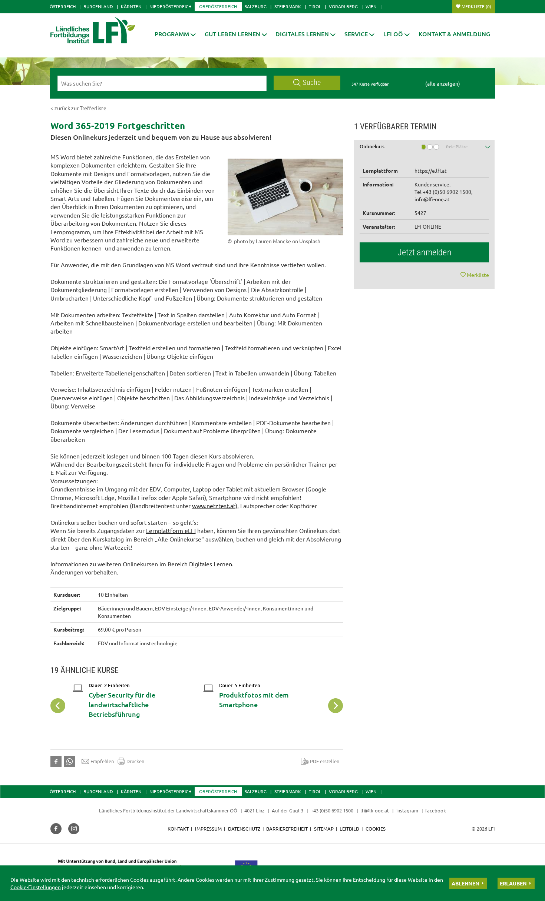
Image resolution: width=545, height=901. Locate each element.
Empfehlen (102, 761)
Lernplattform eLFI (171, 530)
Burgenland (98, 6)
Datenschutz (244, 828)
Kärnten (131, 6)
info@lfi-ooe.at (432, 199)
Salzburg (256, 6)
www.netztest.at (213, 505)
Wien (371, 6)
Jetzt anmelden (424, 252)
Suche (312, 82)
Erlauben (513, 883)
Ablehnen (465, 883)
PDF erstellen (324, 761)
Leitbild (349, 828)
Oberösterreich (218, 6)
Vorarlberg (343, 6)
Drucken (135, 761)
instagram (407, 810)
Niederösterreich (170, 6)
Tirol (315, 6)
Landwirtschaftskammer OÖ (206, 810)
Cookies (376, 828)
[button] (175, 34)
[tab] (424, 149)
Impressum (208, 828)
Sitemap (324, 828)
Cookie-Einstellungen (35, 887)
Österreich (63, 6)
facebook (435, 810)
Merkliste (476, 6)
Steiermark (287, 6)
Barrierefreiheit (287, 828)
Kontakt (178, 828)
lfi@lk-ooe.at (374, 810)
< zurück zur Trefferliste (78, 108)
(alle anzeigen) (442, 83)
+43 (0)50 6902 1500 (332, 810)
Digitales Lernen (210, 563)
